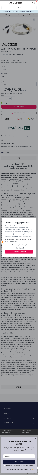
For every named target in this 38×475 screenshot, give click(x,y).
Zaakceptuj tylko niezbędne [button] (19, 245)
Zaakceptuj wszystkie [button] (19, 252)
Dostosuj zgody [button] (19, 248)
